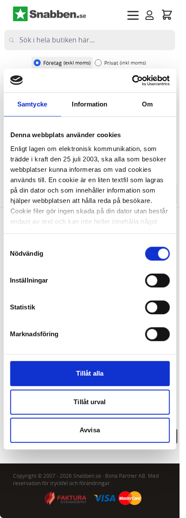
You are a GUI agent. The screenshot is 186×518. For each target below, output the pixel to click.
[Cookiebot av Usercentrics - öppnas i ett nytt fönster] (132, 80)
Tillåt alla (89, 373)
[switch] (157, 280)
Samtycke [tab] (32, 104)
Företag (66, 62)
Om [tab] (147, 104)
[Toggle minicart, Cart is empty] (167, 14)
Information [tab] (89, 104)
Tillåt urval (90, 401)
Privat (125, 62)
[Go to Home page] (50, 13)
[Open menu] (133, 15)
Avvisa (90, 430)
